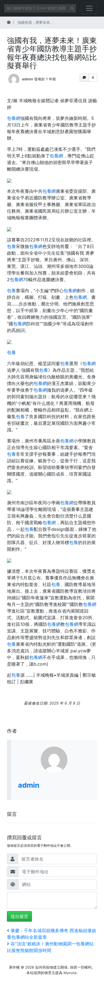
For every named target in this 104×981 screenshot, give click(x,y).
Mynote (70, 973)
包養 (11, 246)
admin (27, 79)
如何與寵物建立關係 (51, 967)
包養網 (13, 118)
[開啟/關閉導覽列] (89, 8)
